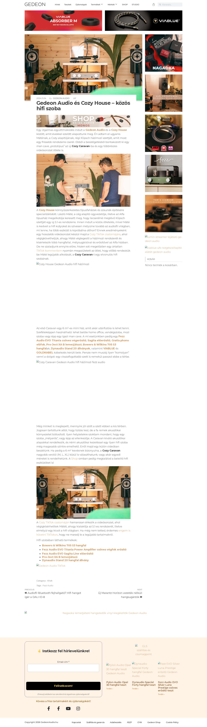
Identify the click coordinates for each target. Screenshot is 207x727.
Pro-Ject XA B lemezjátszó (59, 557)
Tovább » (109, 689)
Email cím (63, 662)
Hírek (49, 580)
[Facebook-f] (48, 708)
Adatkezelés (115, 722)
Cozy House (119, 130)
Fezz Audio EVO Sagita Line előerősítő (67, 553)
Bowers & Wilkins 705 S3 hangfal (64, 545)
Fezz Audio (48, 585)
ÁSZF (129, 722)
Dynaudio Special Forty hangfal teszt (144, 684)
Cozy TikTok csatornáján (54, 522)
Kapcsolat (76, 722)
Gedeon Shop (153, 722)
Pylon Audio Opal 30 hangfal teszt (117, 684)
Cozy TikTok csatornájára (105, 234)
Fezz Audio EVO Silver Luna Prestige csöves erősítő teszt (168, 686)
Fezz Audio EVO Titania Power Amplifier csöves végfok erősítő (84, 549)
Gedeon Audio (61, 98)
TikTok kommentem (49, 250)
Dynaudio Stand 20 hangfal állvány (65, 560)
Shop (74, 458)
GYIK (139, 722)
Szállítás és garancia (95, 722)
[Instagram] (78, 708)
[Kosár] (153, 4)
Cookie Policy (172, 722)
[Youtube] (68, 708)
